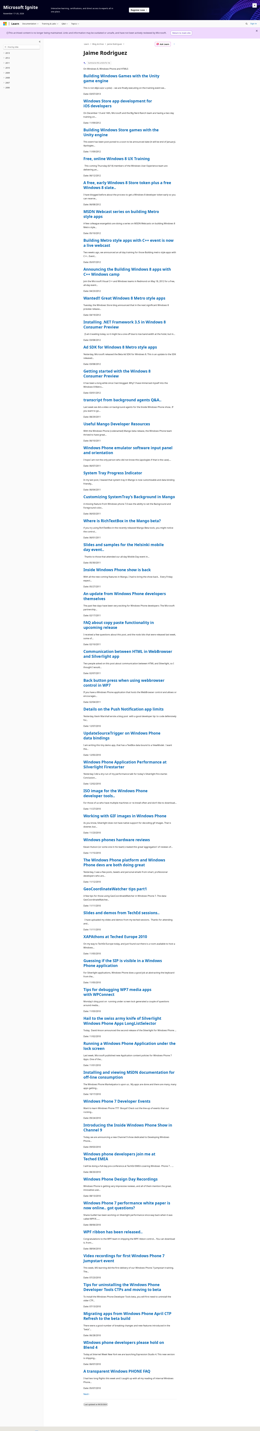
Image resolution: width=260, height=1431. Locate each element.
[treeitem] (21, 53)
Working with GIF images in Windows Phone (124, 815)
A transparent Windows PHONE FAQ (116, 1371)
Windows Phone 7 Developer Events (116, 1101)
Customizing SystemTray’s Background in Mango (129, 496)
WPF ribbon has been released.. (113, 1231)
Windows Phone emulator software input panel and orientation (128, 450)
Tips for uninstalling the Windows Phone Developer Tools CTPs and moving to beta (122, 1287)
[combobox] (21, 47)
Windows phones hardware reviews (116, 839)
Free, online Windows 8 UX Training (116, 158)
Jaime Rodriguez (114, 44)
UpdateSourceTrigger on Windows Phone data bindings (121, 735)
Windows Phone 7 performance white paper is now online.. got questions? (126, 1205)
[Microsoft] (5, 24)
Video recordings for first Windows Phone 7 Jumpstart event (124, 1258)
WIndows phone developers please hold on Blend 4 (123, 1345)
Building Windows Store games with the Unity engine (121, 132)
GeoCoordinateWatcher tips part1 (115, 888)
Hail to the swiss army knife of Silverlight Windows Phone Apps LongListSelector (122, 1021)
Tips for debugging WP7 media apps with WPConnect (117, 992)
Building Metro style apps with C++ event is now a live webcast (128, 243)
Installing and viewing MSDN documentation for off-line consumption (129, 1075)
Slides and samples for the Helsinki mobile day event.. (123, 547)
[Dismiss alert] (254, 5)
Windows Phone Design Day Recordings (120, 1179)
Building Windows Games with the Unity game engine (121, 78)
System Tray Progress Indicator (112, 472)
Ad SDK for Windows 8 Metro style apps (120, 347)
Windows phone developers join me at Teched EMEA (119, 1156)
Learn (86, 44)
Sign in (253, 23)
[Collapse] (39, 42)
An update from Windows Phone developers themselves (124, 596)
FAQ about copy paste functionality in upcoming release (118, 625)
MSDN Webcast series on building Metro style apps (121, 214)
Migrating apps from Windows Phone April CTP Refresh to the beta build (127, 1316)
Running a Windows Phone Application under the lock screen (129, 1046)
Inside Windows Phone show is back (117, 569)
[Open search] (246, 23)
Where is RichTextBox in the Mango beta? (122, 520)
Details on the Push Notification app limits (123, 709)
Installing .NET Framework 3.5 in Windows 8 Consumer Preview (124, 324)
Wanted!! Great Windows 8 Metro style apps (124, 298)
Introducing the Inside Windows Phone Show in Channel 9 (127, 1127)
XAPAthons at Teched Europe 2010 (115, 936)
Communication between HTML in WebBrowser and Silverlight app (127, 654)
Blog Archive (98, 44)
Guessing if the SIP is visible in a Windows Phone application (122, 963)
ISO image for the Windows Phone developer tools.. (115, 793)
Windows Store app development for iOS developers (117, 103)
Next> (86, 1394)
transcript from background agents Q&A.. (122, 399)
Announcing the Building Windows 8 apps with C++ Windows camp (127, 272)
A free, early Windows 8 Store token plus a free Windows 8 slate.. (127, 185)
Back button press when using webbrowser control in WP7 (124, 683)
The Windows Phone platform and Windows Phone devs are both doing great (124, 862)
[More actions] (174, 44)
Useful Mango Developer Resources (116, 423)
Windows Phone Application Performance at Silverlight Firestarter (125, 764)
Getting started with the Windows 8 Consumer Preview (117, 374)
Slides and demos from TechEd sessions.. (121, 912)
